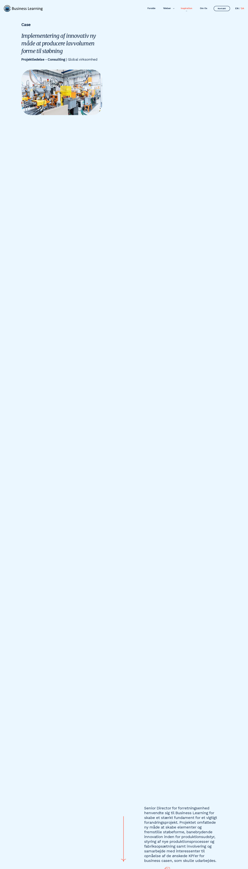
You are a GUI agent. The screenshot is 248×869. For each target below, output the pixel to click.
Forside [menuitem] (151, 8)
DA (242, 8)
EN (237, 8)
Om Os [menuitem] (203, 8)
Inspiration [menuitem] (186, 8)
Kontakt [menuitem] (222, 8)
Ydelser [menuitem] (167, 8)
